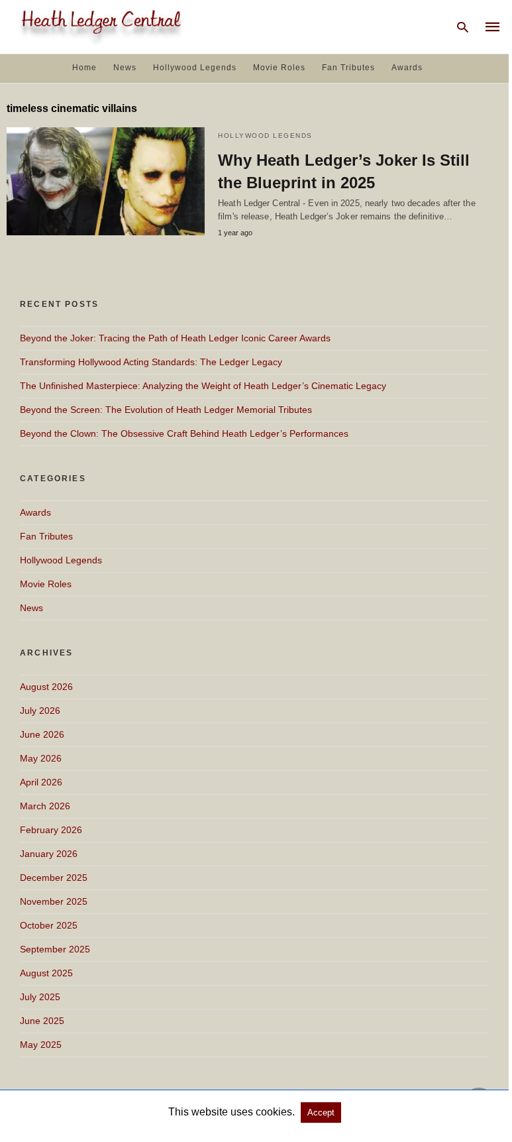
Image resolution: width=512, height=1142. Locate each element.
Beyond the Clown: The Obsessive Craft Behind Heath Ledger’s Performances (184, 433)
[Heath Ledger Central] (99, 25)
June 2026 (42, 734)
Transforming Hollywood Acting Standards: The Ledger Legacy (151, 362)
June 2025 (42, 1020)
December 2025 (53, 877)
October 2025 (48, 925)
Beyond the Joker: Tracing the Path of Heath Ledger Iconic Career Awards (175, 338)
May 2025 (41, 1044)
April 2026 (41, 782)
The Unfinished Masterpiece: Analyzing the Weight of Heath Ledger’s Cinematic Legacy (203, 385)
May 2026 (41, 758)
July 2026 (40, 710)
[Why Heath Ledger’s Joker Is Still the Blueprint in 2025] (106, 181)
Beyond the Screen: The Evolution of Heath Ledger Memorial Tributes (166, 409)
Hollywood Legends (194, 67)
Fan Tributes (348, 67)
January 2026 (48, 853)
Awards (407, 67)
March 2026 (45, 806)
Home (84, 67)
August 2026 (46, 686)
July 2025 (40, 997)
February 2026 (51, 830)
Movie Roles (279, 67)
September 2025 (55, 949)
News (124, 67)
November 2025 (53, 901)
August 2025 (46, 973)
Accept (320, 1112)
